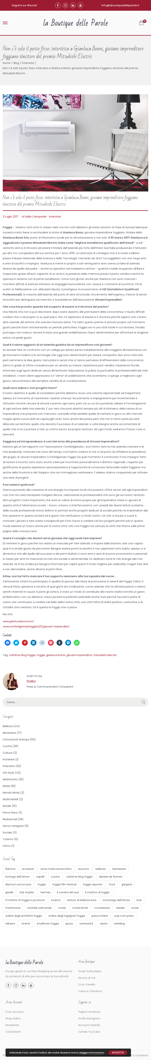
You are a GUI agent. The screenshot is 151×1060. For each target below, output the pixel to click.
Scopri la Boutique (89, 971)
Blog (16, 63)
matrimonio (13, 908)
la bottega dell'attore (116, 900)
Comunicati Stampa (16, 739)
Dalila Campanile (35, 216)
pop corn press (124, 916)
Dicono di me (86, 978)
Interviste (28, 63)
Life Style (8, 773)
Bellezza (8, 726)
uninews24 (86, 923)
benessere (119, 869)
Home (6, 63)
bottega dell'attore (17, 877)
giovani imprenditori (79, 655)
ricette (26, 923)
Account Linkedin (89, 1025)
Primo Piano (10, 812)
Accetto (118, 1052)
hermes (45, 892)
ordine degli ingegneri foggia (66, 916)
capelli (40, 877)
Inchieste (9, 759)
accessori (28, 869)
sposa (69, 923)
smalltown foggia (48, 923)
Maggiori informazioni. (91, 1052)
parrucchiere (100, 916)
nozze (135, 908)
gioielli (9, 892)
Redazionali (10, 819)
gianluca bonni (55, 655)
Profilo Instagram (89, 1018)
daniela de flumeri (110, 877)
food (112, 884)
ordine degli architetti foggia (23, 916)
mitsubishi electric (105, 655)
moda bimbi (80, 908)
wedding (119, 923)
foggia (41, 655)
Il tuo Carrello (86, 984)
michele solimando (39, 908)
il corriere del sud (68, 892)
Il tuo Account (15, 1012)
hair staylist (27, 892)
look (139, 900)
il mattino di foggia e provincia (25, 900)
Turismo (8, 839)
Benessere (9, 733)
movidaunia (102, 908)
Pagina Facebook (89, 1012)
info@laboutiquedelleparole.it (120, 5)
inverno (56, 900)
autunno (83, 869)
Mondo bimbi (11, 792)
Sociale (7, 832)
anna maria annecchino (56, 869)
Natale (7, 806)
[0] (141, 23)
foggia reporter (92, 884)
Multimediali (10, 799)
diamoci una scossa (18, 884)
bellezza (101, 869)
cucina (55, 877)
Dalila (31, 681)
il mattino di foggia (97, 892)
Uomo (6, 846)
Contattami (13, 1032)
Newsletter (12, 1025)
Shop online (13, 1018)
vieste (104, 923)
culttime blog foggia (22, 655)
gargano (127, 884)
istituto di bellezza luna (81, 900)
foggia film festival (64, 884)
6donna (10, 869)
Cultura (7, 753)
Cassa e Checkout (90, 991)
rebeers (10, 923)
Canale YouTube (89, 1032)
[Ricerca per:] (75, 702)
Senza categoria (13, 826)
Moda (6, 786)
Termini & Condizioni (135, 1055)
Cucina (7, 746)
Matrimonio (10, 779)
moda (62, 908)
